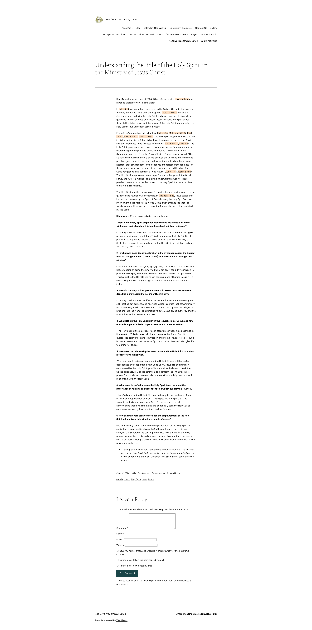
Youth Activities (209, 41)
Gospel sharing (159, 473)
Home (133, 34)
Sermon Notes (173, 473)
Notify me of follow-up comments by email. (141, 560)
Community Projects (180, 28)
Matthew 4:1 (171, 143)
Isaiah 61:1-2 (184, 171)
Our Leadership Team (177, 34)
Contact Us (201, 28)
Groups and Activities (114, 34)
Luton (151, 479)
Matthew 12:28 (166, 195)
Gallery (213, 28)
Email (120, 539)
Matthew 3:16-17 (177, 133)
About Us (126, 28)
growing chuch (123, 479)
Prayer (194, 34)
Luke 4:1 (183, 143)
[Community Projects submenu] (191, 28)
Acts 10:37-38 (169, 112)
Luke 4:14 (124, 109)
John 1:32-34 (146, 136)
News (160, 34)
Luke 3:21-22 (131, 136)
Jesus (144, 479)
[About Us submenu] (132, 28)
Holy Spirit (136, 479)
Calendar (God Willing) (155, 28)
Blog (138, 28)
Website (120, 545)
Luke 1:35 (163, 133)
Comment (122, 528)
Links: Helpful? (146, 34)
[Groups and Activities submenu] (126, 34)
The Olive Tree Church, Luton (121, 19)
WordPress (121, 620)
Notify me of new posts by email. (136, 565)
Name (120, 533)
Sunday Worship (208, 34)
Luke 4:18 (171, 171)
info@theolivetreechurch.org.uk (199, 614)
